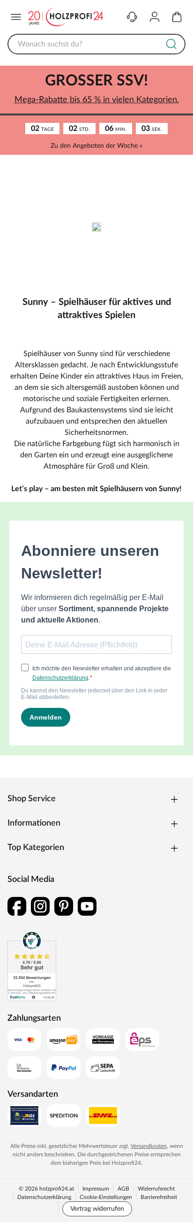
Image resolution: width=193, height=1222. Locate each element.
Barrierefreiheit (159, 1197)
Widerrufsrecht (156, 1189)
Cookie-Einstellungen (106, 1197)
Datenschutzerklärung (44, 1197)
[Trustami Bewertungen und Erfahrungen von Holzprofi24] (31, 966)
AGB (123, 1189)
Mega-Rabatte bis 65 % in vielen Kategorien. (97, 100)
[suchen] (171, 44)
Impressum (95, 1189)
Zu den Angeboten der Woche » (96, 146)
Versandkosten (149, 1146)
